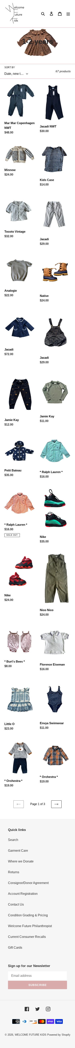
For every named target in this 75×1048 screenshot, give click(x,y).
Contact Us (16, 904)
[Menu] (68, 13)
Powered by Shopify (58, 1034)
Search (13, 840)
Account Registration (23, 893)
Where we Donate (21, 861)
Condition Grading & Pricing (28, 915)
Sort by (9, 67)
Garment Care (18, 850)
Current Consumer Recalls (27, 936)
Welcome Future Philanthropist (30, 926)
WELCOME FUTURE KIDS (30, 1034)
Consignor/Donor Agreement (28, 883)
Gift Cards (15, 947)
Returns (13, 872)
